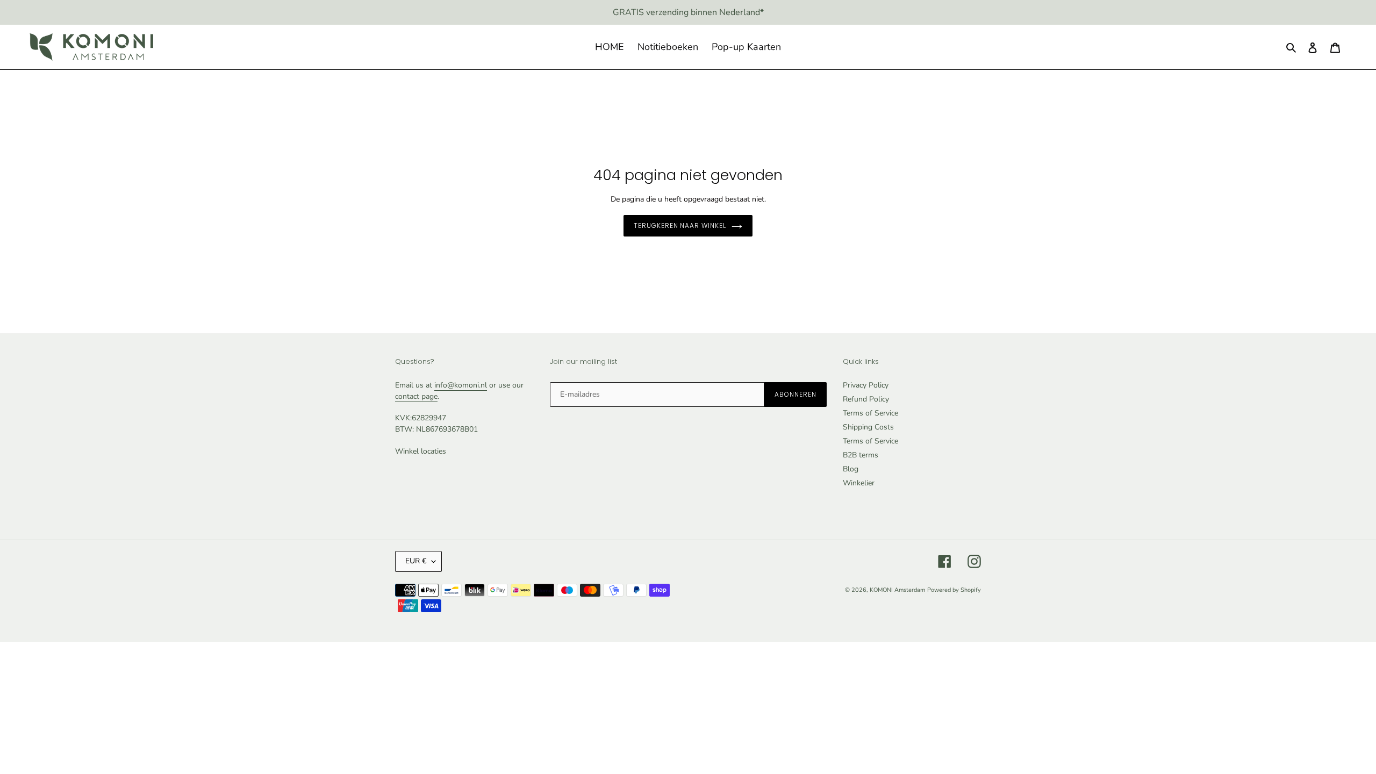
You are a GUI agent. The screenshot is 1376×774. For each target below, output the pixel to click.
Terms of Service (870, 413)
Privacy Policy (865, 385)
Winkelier (859, 483)
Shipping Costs (868, 427)
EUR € (415, 561)
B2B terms (860, 455)
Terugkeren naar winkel (680, 225)
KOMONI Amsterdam (897, 590)
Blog (850, 469)
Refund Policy (866, 399)
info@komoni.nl (460, 385)
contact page (416, 396)
